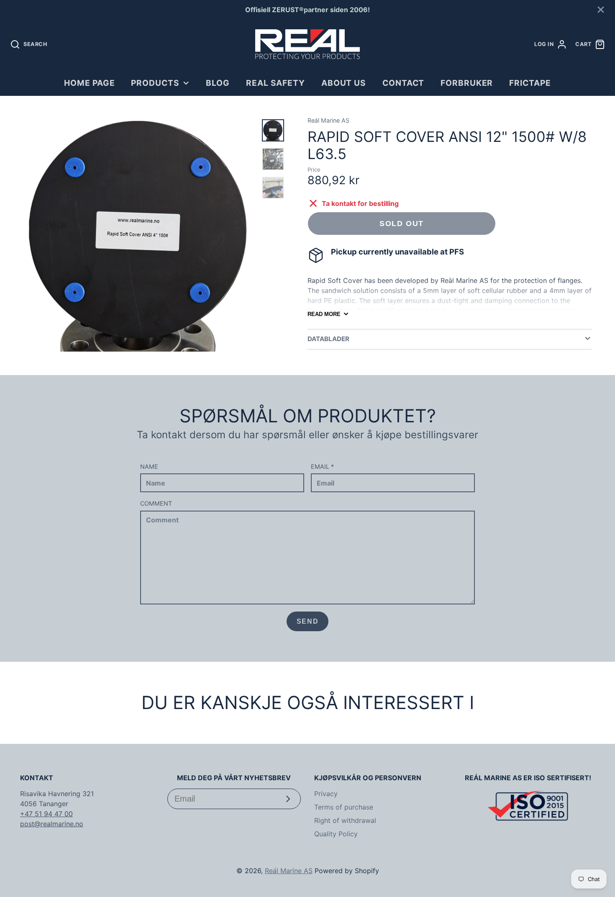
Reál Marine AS (289, 870)
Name (149, 466)
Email (322, 466)
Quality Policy (336, 834)
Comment (156, 503)
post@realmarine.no (51, 824)
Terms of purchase (343, 807)
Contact (403, 83)
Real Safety (275, 83)
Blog (218, 83)
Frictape (530, 83)
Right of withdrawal (345, 820)
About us (343, 83)
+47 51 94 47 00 (46, 814)
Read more (324, 314)
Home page (89, 83)
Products (155, 83)
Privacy (326, 793)
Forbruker (467, 83)
